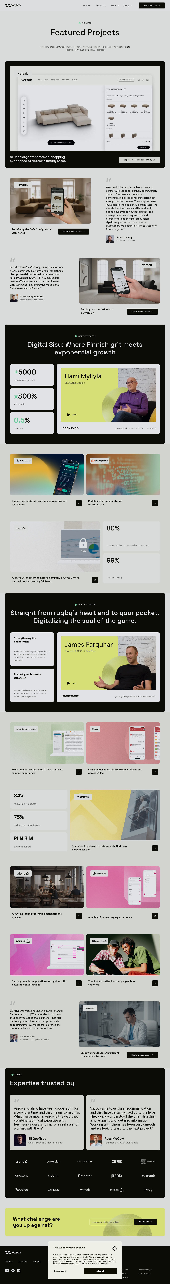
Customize (59, 1271)
